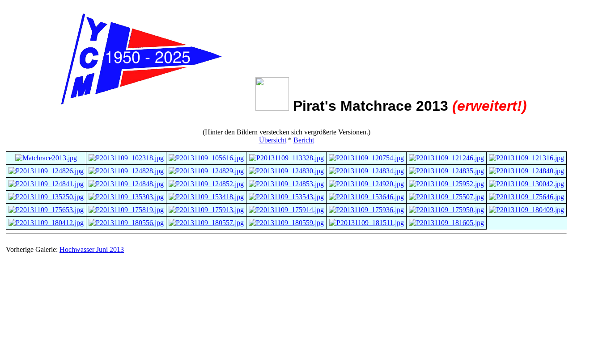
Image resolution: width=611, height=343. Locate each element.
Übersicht (272, 140)
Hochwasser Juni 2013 (91, 249)
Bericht (303, 140)
